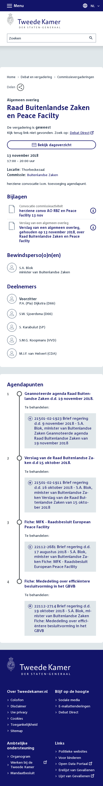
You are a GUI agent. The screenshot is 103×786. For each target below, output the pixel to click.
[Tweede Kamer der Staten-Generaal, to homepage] (33, 20)
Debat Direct (80, 132)
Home (11, 77)
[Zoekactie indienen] (91, 38)
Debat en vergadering (36, 77)
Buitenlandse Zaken (42, 175)
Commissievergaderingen (75, 77)
